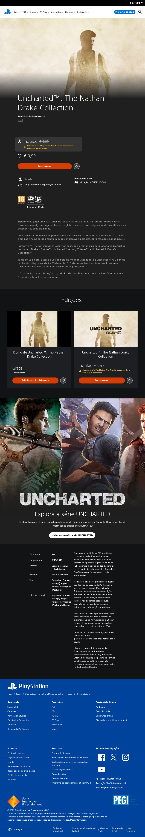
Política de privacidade (58, 829)
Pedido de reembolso (17, 775)
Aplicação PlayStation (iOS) (109, 778)
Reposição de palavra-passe (21, 770)
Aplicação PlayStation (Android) (111, 783)
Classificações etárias (62, 769)
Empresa (11, 724)
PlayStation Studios (16, 715)
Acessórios (56, 12)
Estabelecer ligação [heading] (107, 748)
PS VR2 (55, 715)
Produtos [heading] (57, 702)
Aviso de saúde (59, 773)
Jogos (33, 12)
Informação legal (117, 829)
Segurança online (104, 715)
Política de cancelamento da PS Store (70, 757)
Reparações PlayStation (18, 766)
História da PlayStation (18, 728)
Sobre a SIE (12, 706)
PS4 (53, 711)
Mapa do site (104, 829)
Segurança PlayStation (18, 757)
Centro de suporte (16, 753)
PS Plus (43, 12)
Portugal (18, 829)
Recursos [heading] (57, 748)
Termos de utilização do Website (83, 829)
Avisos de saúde (82, 635)
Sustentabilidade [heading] (106, 702)
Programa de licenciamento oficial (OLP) (71, 782)
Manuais (11, 779)
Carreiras (11, 711)
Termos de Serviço (61, 753)
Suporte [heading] (12, 748)
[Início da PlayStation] (7, 12)
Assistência (82, 12)
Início (10, 693)
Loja (16, 12)
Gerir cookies (131, 829)
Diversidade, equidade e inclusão (112, 720)
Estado (10, 761)
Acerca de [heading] (13, 702)
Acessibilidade (103, 711)
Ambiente (100, 706)
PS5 (24, 12)
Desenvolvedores (60, 778)
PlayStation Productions (18, 720)
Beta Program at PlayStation (109, 787)
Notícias (68, 12)
